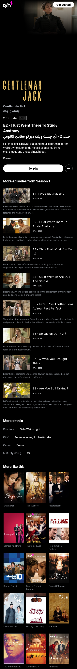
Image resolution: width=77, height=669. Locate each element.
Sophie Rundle (42, 437)
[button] (63, 4)
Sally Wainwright (30, 429)
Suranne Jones (23, 437)
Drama (20, 445)
